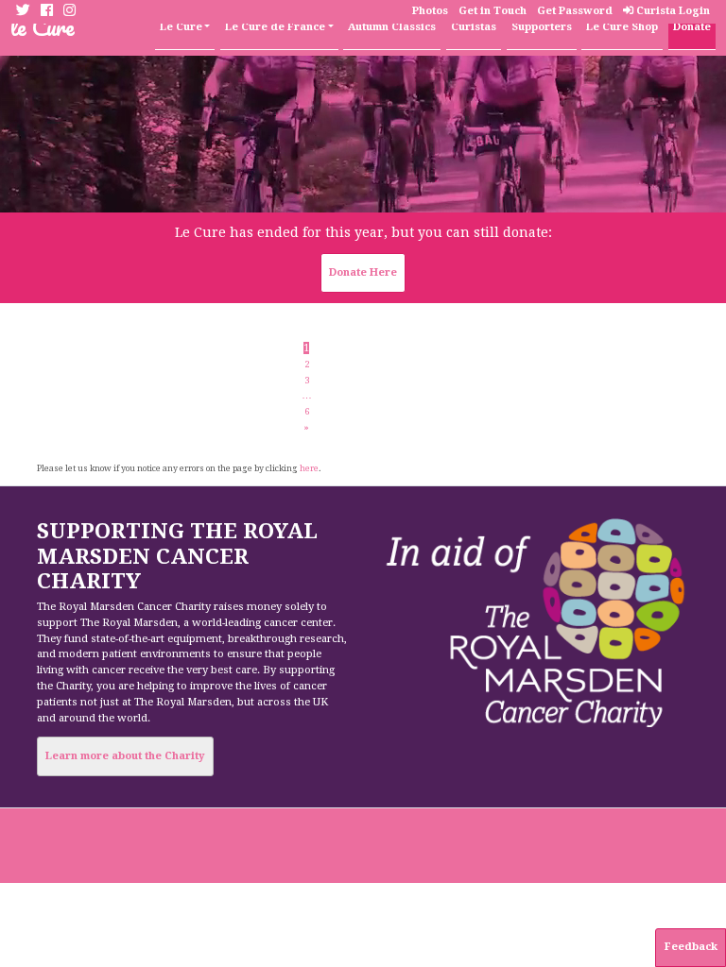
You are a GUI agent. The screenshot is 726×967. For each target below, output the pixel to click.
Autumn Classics (392, 27)
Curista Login (671, 11)
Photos (430, 11)
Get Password (575, 11)
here (309, 468)
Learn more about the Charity (124, 756)
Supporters (541, 27)
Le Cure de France (275, 27)
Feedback (691, 947)
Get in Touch (492, 11)
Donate (692, 27)
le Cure (42, 26)
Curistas (473, 27)
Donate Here (363, 272)
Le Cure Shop (622, 27)
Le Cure (181, 27)
